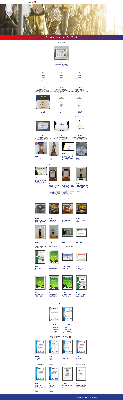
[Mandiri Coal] (31, 2)
